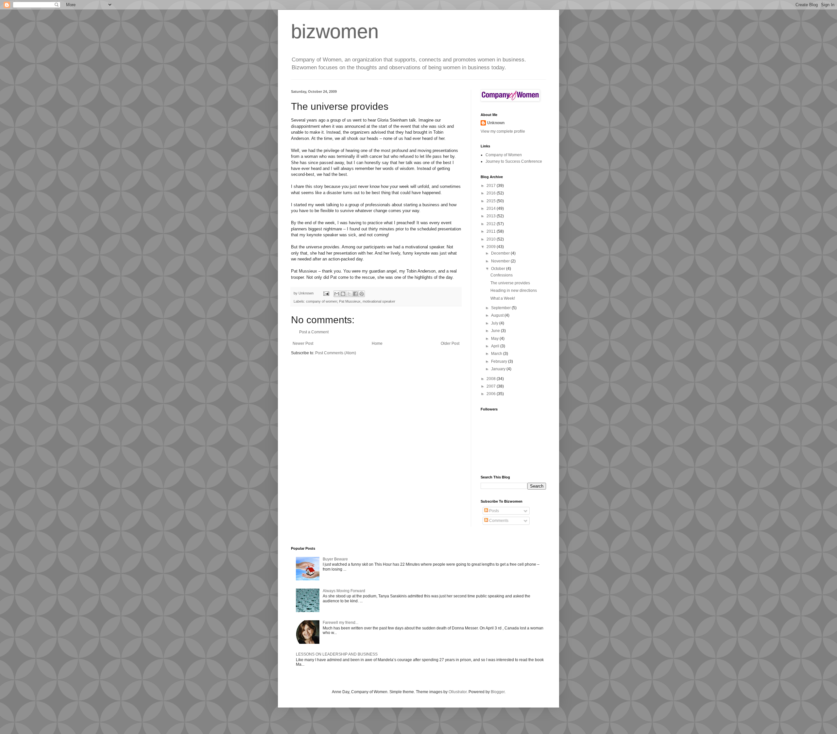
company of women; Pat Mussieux (333, 301)
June (496, 330)
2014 (492, 208)
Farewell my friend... (340, 622)
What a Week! (502, 298)
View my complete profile (503, 131)
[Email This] (336, 294)
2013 (492, 216)
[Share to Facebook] (355, 294)
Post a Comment (314, 332)
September (501, 308)
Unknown (495, 123)
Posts (493, 511)
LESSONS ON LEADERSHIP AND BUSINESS (337, 654)
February (499, 361)
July (495, 323)
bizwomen (335, 31)
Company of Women (504, 155)
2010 (492, 239)
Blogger (497, 692)
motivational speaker (379, 301)
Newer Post (303, 343)
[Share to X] (349, 294)
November (501, 261)
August (497, 315)
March (497, 353)
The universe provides (510, 283)
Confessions (501, 275)
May (495, 338)
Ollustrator (458, 692)
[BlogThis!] (343, 294)
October (498, 268)
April (495, 346)
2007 (492, 386)
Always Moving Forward (344, 591)
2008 (492, 378)
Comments (498, 520)
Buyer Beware (335, 559)
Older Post (450, 343)
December (501, 253)
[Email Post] (326, 293)
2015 (492, 201)
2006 (492, 394)
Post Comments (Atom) (335, 353)
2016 (492, 193)
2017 (492, 185)
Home (377, 343)
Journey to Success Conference (514, 161)
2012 (492, 224)
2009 (492, 246)
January (498, 369)
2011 (492, 231)
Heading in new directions (513, 290)
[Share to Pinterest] (361, 294)
